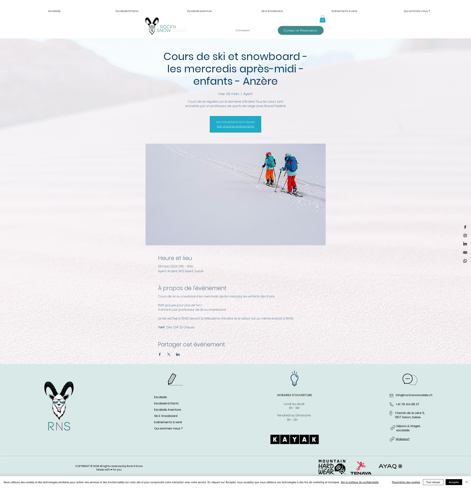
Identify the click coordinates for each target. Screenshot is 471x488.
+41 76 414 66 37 (407, 404)
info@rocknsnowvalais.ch (414, 395)
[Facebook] (465, 227)
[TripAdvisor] (465, 252)
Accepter (454, 482)
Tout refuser (433, 482)
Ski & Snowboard (165, 416)
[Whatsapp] (465, 261)
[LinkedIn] (465, 244)
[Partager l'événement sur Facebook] (160, 354)
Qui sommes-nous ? (168, 428)
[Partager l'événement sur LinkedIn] (178, 354)
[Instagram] (465, 235)
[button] (127, 11)
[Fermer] (466, 482)
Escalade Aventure (167, 410)
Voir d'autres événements (235, 126)
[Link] (393, 427)
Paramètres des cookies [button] (406, 482)
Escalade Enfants (166, 403)
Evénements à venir (168, 422)
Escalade (160, 397)
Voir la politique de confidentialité (360, 482)
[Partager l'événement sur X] (169, 354)
